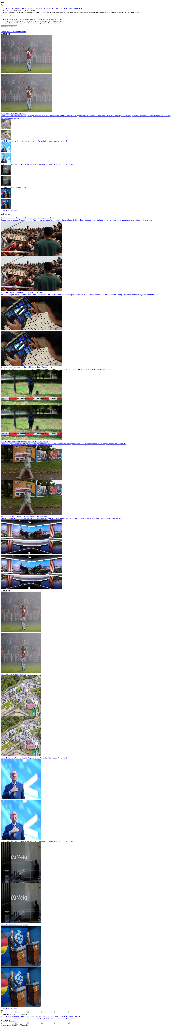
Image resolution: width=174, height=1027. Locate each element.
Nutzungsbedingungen (29, 1019)
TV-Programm (6, 1019)
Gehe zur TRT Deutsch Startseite (13, 32)
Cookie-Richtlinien (67, 1019)
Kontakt (14, 1019)
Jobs (19, 1019)
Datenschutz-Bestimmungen (49, 1019)
